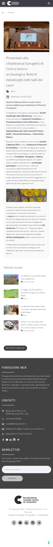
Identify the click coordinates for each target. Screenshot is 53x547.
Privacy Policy (30, 515)
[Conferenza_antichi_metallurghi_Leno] (26, 36)
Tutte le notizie (16, 348)
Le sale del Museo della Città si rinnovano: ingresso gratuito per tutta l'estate (33, 309)
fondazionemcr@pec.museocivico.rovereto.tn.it (25, 429)
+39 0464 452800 (13, 419)
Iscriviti (12, 478)
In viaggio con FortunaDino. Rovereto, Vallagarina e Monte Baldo (33, 293)
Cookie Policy (43, 515)
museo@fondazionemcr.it (16, 424)
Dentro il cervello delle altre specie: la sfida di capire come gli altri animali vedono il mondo (33, 325)
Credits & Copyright (16, 515)
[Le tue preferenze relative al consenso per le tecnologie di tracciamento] (48, 542)
